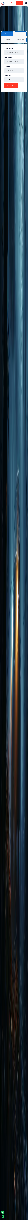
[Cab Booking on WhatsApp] (3, 1216)
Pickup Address (8, 48)
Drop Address (8, 57)
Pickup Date (7, 66)
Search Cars (11, 86)
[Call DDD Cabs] (2, 1212)
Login (19, 3)
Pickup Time (7, 75)
